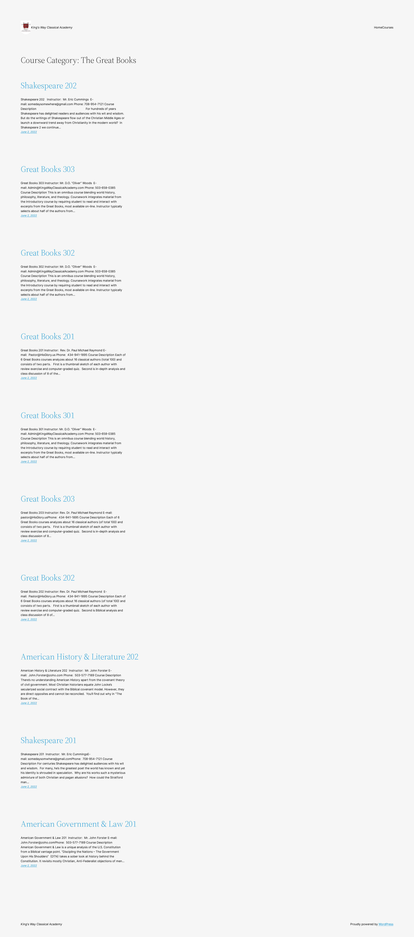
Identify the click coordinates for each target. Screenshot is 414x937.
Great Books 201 (48, 336)
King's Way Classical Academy (51, 27)
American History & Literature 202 (79, 656)
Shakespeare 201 (48, 740)
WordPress (386, 924)
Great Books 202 (48, 577)
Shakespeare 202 (48, 85)
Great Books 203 (48, 499)
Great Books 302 (48, 253)
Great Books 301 (48, 415)
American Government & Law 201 (78, 824)
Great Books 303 (48, 169)
